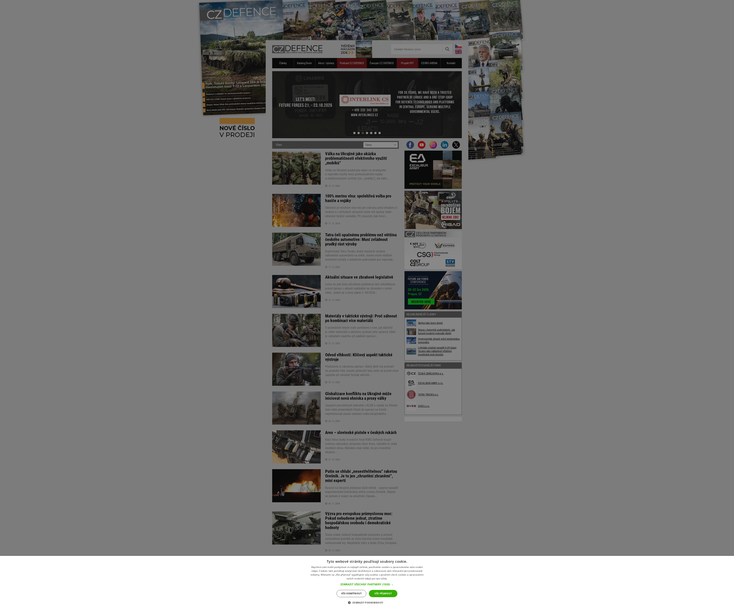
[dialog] (367, 583)
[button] (367, 584)
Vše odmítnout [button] (351, 593)
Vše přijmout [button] (383, 593)
